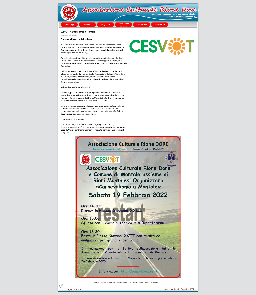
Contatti (103, 282)
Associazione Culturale (124, 282)
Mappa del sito (159, 282)
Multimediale (148, 282)
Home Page (95, 282)
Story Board (111, 282)
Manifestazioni (138, 282)
